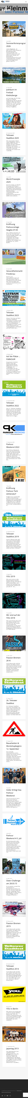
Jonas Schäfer (8, 22)
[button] (26, 1)
